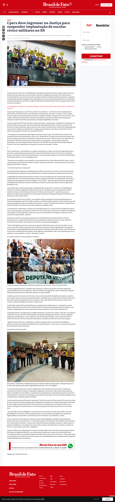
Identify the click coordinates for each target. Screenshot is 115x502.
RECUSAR (96, 499)
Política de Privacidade (16, 492)
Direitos (41, 480)
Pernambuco (62, 478)
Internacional (42, 478)
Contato (11, 488)
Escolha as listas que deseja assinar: (91, 44)
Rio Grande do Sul (63, 484)
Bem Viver (41, 483)
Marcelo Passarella (26, 38)
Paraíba (51, 487)
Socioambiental (43, 485)
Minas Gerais (52, 484)
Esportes (52, 12)
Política (67, 12)
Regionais (24, 12)
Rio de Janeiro (63, 481)
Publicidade (12, 484)
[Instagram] (7, 5)
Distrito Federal (53, 481)
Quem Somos (75, 12)
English (97, 4)
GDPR (42, 499)
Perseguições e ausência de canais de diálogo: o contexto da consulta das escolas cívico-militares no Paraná (41, 107)
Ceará (51, 478)
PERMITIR (107, 499)
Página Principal (14, 12)
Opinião (44, 12)
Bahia (51, 476)
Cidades (60, 12)
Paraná (61, 476)
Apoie (4, 12)
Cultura (37, 12)
